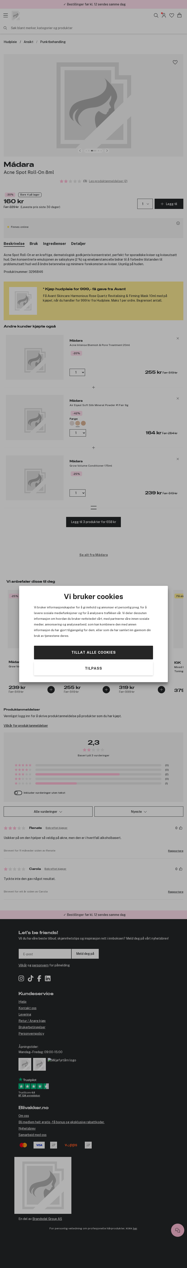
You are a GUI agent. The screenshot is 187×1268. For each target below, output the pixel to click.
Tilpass (93, 668)
